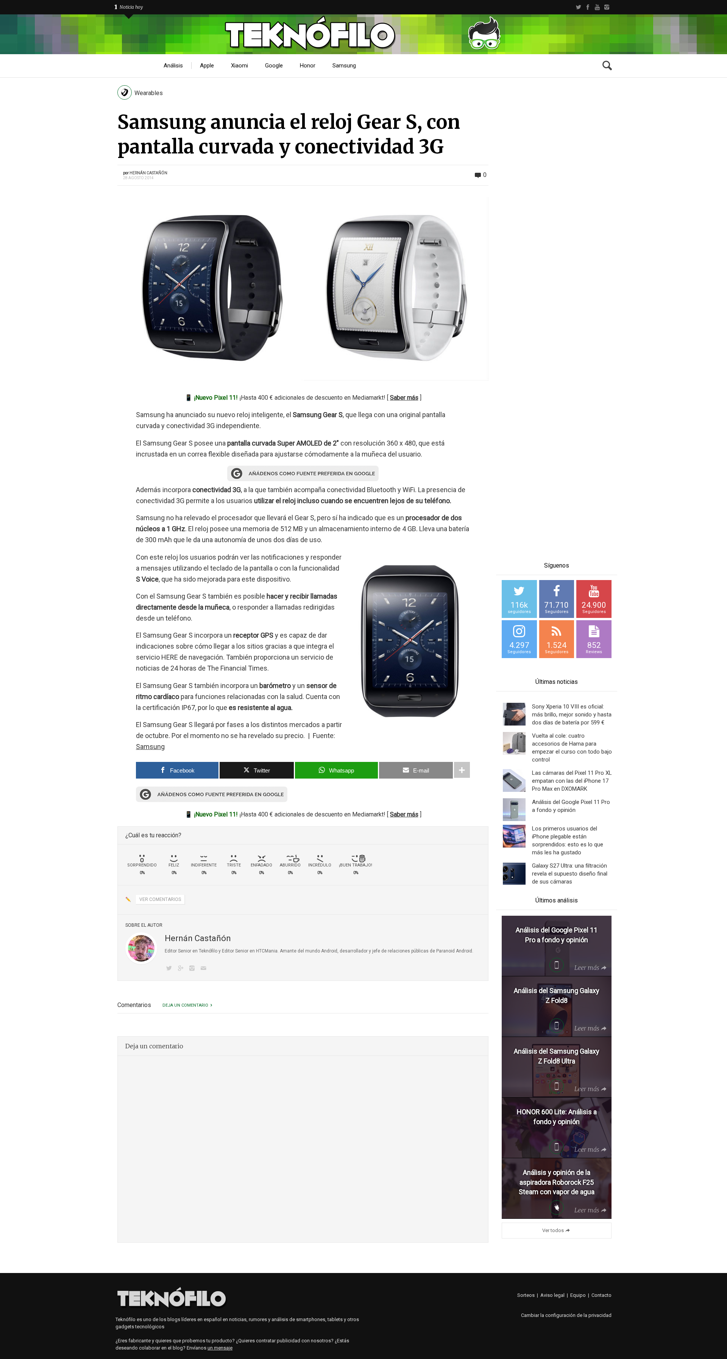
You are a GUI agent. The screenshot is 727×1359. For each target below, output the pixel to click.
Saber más (404, 397)
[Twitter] (578, 7)
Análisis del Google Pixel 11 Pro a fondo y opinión (571, 806)
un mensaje (219, 1348)
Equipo (578, 1295)
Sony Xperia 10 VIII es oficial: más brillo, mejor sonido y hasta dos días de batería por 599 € (572, 714)
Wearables (148, 93)
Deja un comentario (185, 1005)
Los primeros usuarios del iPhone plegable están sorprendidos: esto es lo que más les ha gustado (567, 840)
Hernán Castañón (148, 173)
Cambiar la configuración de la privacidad (566, 1315)
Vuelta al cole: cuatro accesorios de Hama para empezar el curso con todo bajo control (572, 747)
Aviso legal (552, 1295)
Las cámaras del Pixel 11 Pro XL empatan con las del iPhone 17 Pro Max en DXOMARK (572, 780)
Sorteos (526, 1295)
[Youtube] (597, 7)
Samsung (150, 747)
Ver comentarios (160, 899)
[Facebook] (588, 7)
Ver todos (553, 1230)
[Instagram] (607, 7)
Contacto (601, 1295)
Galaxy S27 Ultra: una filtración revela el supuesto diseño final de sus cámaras (569, 873)
